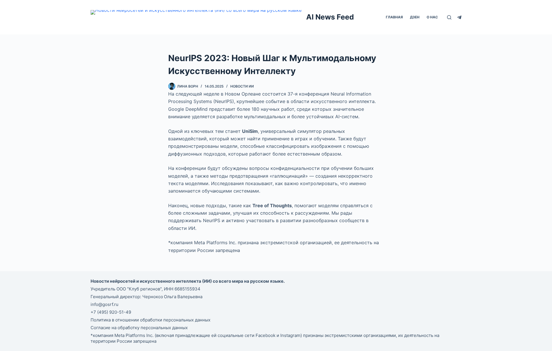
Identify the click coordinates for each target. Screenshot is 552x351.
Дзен (414, 17)
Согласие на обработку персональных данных (139, 327)
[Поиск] (449, 17)
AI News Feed (330, 17)
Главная (394, 17)
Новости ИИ (242, 86)
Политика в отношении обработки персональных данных (150, 320)
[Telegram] (459, 17)
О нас (432, 17)
